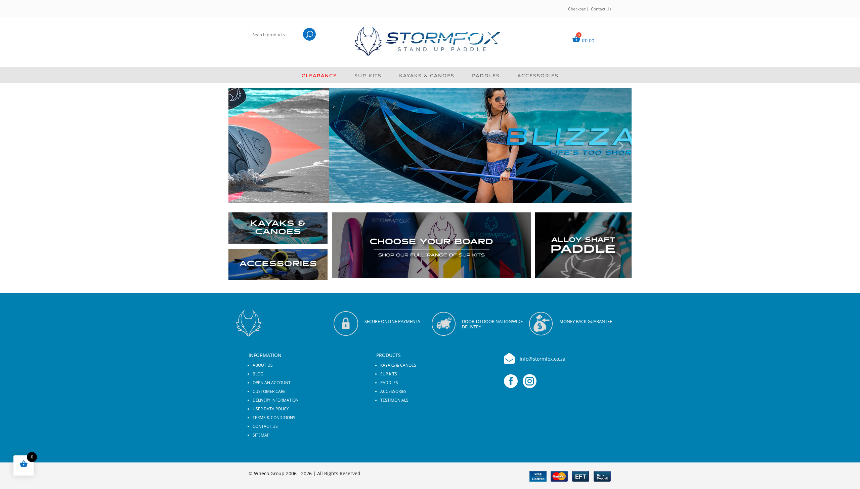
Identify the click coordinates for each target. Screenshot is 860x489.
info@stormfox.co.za (542, 359)
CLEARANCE (319, 76)
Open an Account (272, 382)
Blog (258, 374)
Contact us (265, 426)
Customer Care (269, 391)
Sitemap (261, 435)
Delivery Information (276, 400)
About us (263, 365)
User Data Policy (271, 409)
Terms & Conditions (274, 417)
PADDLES (486, 76)
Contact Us (601, 9)
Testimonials (394, 400)
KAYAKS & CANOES (427, 76)
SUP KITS (368, 76)
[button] (430, 145)
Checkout (577, 9)
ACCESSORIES (538, 76)
